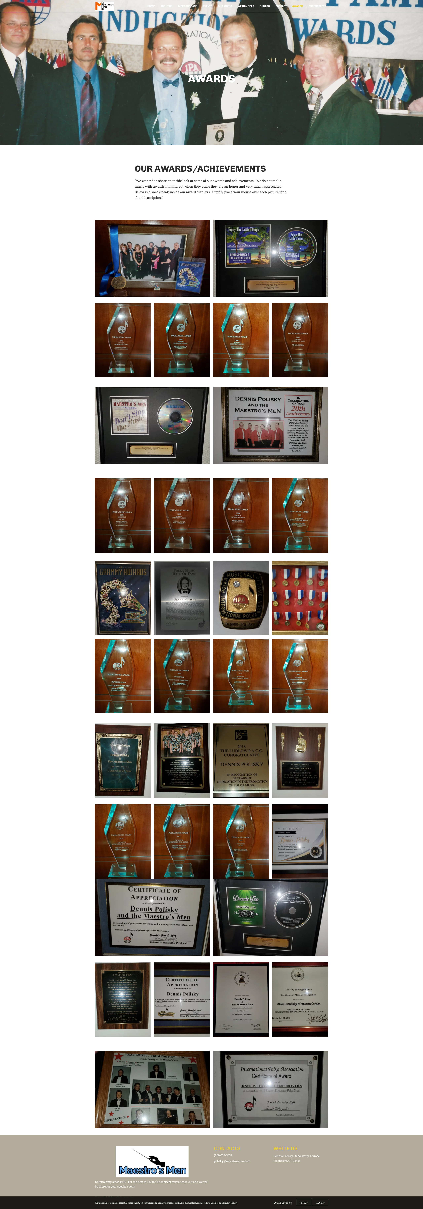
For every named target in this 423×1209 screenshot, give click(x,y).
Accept (320, 1202)
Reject (304, 1202)
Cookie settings (283, 1202)
